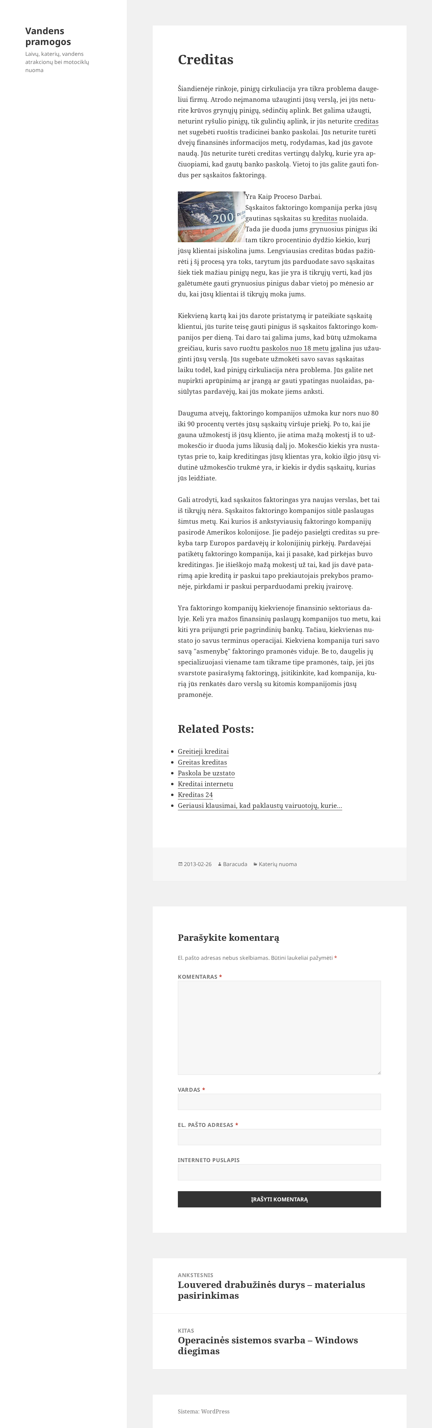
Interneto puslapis (209, 1160)
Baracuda (235, 864)
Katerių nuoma (278, 864)
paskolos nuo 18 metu (295, 348)
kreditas (325, 218)
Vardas (191, 1089)
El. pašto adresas (208, 1125)
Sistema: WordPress (204, 1411)
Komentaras (200, 976)
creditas (366, 121)
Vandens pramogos (48, 36)
